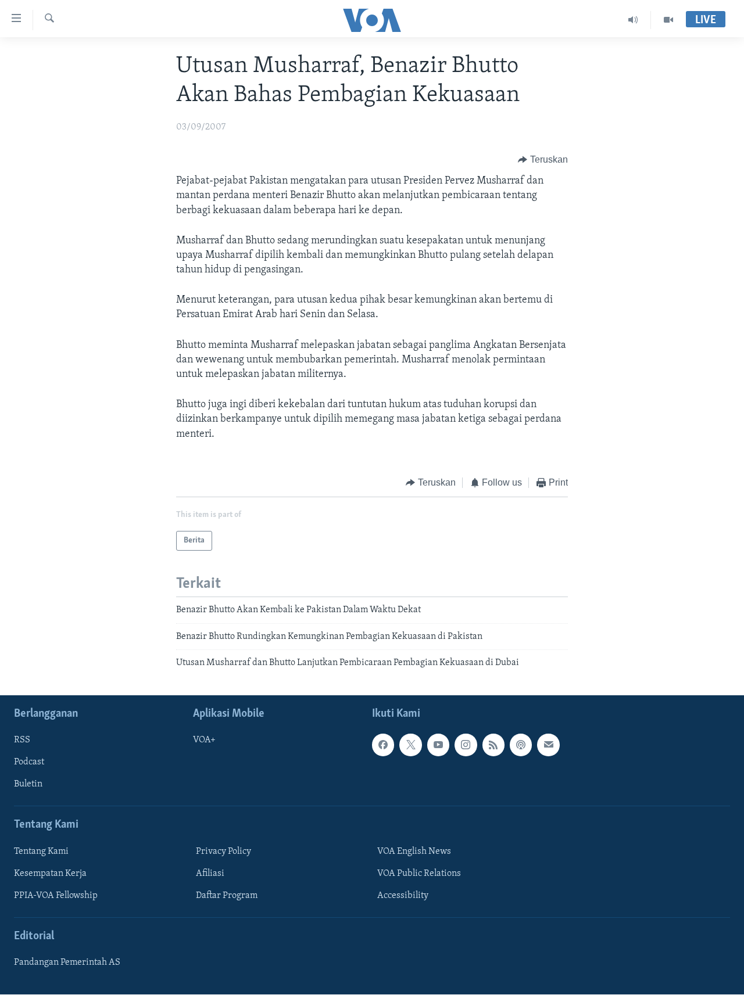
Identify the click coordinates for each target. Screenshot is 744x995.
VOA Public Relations (419, 873)
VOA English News (414, 851)
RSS (22, 740)
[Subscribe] (548, 745)
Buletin (28, 784)
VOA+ (204, 740)
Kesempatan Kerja (50, 873)
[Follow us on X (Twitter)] (410, 745)
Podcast (29, 762)
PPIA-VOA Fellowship (56, 895)
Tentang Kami (41, 851)
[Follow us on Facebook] (383, 745)
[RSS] (493, 745)
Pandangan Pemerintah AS (67, 963)
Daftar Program (226, 895)
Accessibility (402, 895)
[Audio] (633, 19)
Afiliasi (210, 873)
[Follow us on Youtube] (438, 745)
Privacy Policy (223, 851)
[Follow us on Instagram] (466, 745)
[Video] (668, 19)
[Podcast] (521, 745)
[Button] (543, 159)
